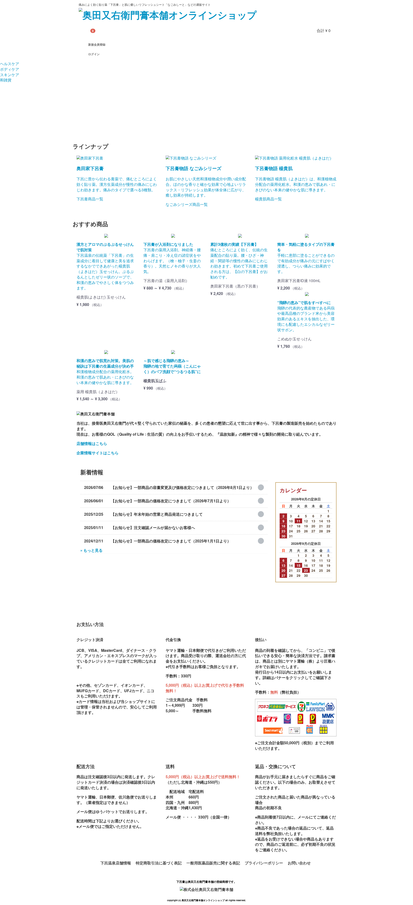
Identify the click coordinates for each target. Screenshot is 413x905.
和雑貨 (5, 80)
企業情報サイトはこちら (97, 452)
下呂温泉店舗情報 (115, 863)
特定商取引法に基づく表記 (159, 863)
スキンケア (9, 74)
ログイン (94, 54)
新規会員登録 (96, 44)
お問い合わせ (299, 863)
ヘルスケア (9, 63)
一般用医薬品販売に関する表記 (213, 863)
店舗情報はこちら (91, 443)
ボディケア (9, 69)
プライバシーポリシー (264, 863)
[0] (85, 30)
